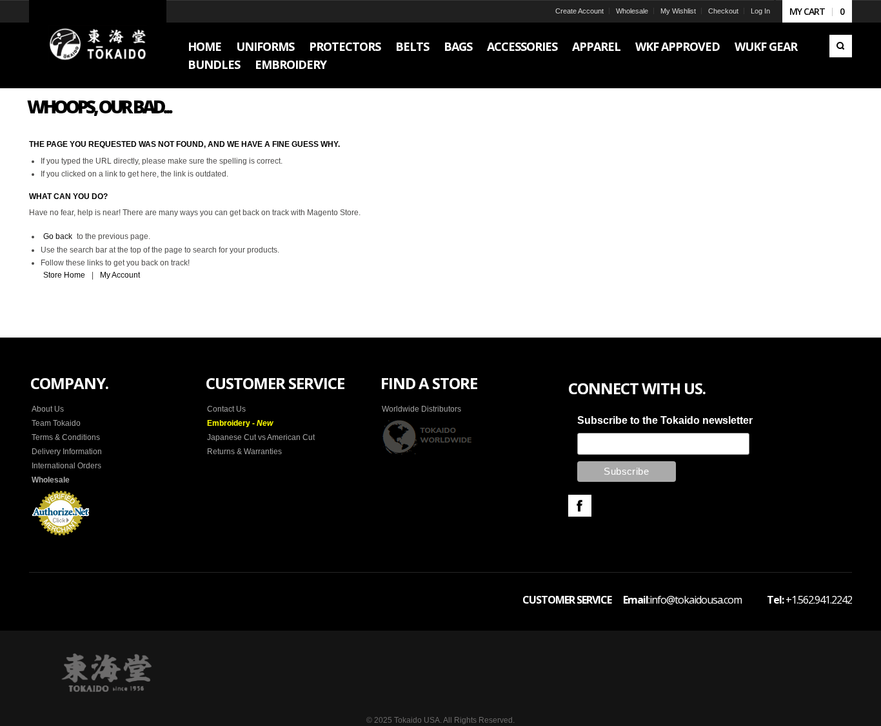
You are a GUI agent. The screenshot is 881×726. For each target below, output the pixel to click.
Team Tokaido (56, 423)
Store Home (64, 275)
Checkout (723, 11)
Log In (760, 11)
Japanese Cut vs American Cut (261, 437)
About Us (48, 409)
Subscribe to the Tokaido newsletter (665, 420)
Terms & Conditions (66, 437)
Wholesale (632, 11)
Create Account (579, 11)
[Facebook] (579, 506)
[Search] (840, 46)
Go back (57, 236)
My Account (120, 275)
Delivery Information (67, 451)
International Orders (66, 465)
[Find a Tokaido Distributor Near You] (427, 436)
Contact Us (226, 409)
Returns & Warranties (244, 451)
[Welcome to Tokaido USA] (97, 43)
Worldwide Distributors (421, 409)
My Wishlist (678, 11)
